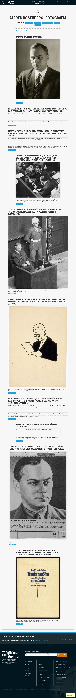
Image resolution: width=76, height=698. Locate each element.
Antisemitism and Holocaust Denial (43, 681)
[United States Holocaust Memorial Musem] (10, 654)
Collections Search (60, 664)
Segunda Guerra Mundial (47, 22)
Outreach (41, 685)
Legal (60, 690)
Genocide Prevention (44, 677)
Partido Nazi (57, 22)
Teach (40, 664)
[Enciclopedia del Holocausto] (38, 2)
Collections (41, 667)
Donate (27, 678)
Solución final (38, 24)
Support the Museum (28, 674)
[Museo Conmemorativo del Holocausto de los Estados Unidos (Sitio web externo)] (11, 2)
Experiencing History (61, 674)
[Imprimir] (16, 30)
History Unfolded (60, 671)
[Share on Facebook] (23, 30)
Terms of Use (34, 690)
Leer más (19, 103)
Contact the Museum (22, 690)
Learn (40, 661)
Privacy (43, 690)
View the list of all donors (42, 640)
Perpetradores (37, 22)
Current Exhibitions (28, 665)
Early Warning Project (61, 677)
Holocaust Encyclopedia (61, 661)
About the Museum (7, 690)
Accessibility (52, 690)
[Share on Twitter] (20, 30)
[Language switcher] (26, 30)
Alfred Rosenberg (29, 22)
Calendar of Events (28, 669)
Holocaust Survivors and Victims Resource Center (63, 668)
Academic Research (43, 670)
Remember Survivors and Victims (45, 673)
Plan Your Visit (28, 661)
